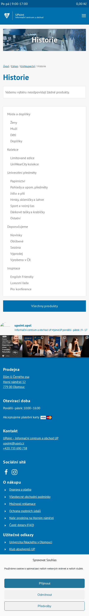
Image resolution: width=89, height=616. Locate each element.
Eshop (14, 66)
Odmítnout (44, 594)
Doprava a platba (20, 489)
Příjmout (44, 583)
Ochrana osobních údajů (25, 511)
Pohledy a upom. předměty (29, 187)
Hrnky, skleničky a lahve (27, 199)
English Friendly (21, 277)
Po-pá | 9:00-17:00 (14, 4)
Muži (13, 129)
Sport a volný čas (22, 206)
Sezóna (15, 247)
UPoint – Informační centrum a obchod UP (30, 438)
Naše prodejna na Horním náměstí (31, 518)
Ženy (13, 122)
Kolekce (12, 149)
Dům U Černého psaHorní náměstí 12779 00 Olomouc (16, 382)
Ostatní (15, 218)
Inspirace (13, 268)
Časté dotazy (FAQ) (21, 525)
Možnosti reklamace (22, 504)
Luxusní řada (19, 283)
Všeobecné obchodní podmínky (30, 497)
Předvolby (44, 606)
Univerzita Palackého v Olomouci (30, 542)
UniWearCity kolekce (24, 164)
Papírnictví (17, 181)
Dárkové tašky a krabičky (27, 212)
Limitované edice (22, 158)
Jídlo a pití (17, 193)
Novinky (16, 235)
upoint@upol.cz (13, 443)
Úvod (6, 66)
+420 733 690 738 (15, 448)
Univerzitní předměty (21, 172)
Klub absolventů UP (22, 549)
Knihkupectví (27, 66)
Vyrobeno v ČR (20, 260)
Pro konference (20, 289)
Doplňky (16, 141)
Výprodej (16, 254)
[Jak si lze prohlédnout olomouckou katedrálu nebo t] (55, 346)
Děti (13, 135)
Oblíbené (16, 241)
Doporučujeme (17, 227)
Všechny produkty (44, 306)
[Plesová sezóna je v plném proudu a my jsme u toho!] (33, 346)
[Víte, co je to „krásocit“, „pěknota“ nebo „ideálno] (11, 346)
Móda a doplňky (18, 114)
